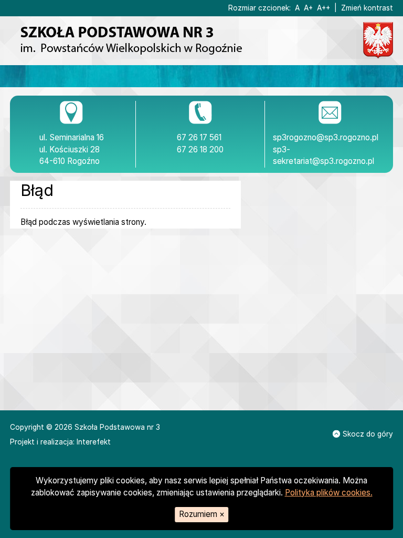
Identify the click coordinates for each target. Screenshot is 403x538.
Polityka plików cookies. (329, 493)
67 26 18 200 (200, 149)
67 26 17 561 (199, 137)
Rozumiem (202, 514)
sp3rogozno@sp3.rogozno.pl (325, 137)
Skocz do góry (368, 434)
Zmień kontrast (367, 8)
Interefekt (94, 442)
